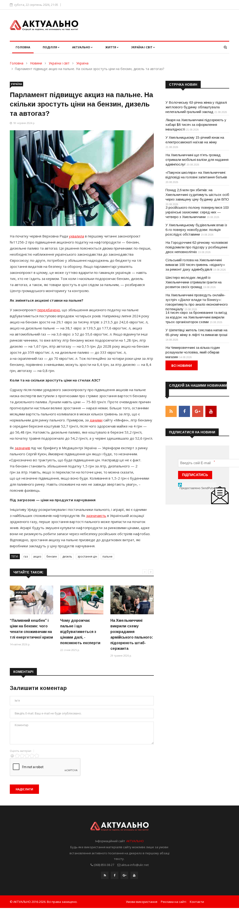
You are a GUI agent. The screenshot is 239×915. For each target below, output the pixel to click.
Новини (36, 63)
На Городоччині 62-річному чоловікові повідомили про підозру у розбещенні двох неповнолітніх (196, 247)
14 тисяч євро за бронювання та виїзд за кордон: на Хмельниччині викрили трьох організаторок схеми (196, 317)
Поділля (50, 47)
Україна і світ (142, 47)
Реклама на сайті (173, 901)
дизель (67, 556)
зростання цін (87, 556)
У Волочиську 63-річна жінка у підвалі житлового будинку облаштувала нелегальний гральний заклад (196, 107)
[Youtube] (134, 875)
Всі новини (181, 365)
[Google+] (124, 875)
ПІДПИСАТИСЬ (195, 475)
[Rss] (105, 875)
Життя (111, 47)
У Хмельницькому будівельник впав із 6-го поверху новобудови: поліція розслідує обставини (196, 229)
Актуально (81, 47)
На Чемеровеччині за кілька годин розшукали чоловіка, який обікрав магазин (192, 352)
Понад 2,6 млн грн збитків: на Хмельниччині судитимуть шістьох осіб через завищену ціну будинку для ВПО (197, 194)
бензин (51, 556)
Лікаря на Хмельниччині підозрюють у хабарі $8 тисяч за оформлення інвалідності (195, 124)
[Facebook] (114, 875)
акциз (37, 556)
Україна (82, 63)
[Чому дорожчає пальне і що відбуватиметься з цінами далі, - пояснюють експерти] (82, 600)
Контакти (197, 901)
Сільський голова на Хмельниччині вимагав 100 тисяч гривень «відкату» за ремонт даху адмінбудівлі (195, 264)
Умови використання (141, 901)
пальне (107, 556)
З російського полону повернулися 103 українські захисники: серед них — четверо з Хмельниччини (197, 212)
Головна (23, 47)
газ (26, 556)
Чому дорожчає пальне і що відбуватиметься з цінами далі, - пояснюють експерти (80, 631)
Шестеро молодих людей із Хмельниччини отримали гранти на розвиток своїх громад (193, 282)
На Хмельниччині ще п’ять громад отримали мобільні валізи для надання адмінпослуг (196, 159)
